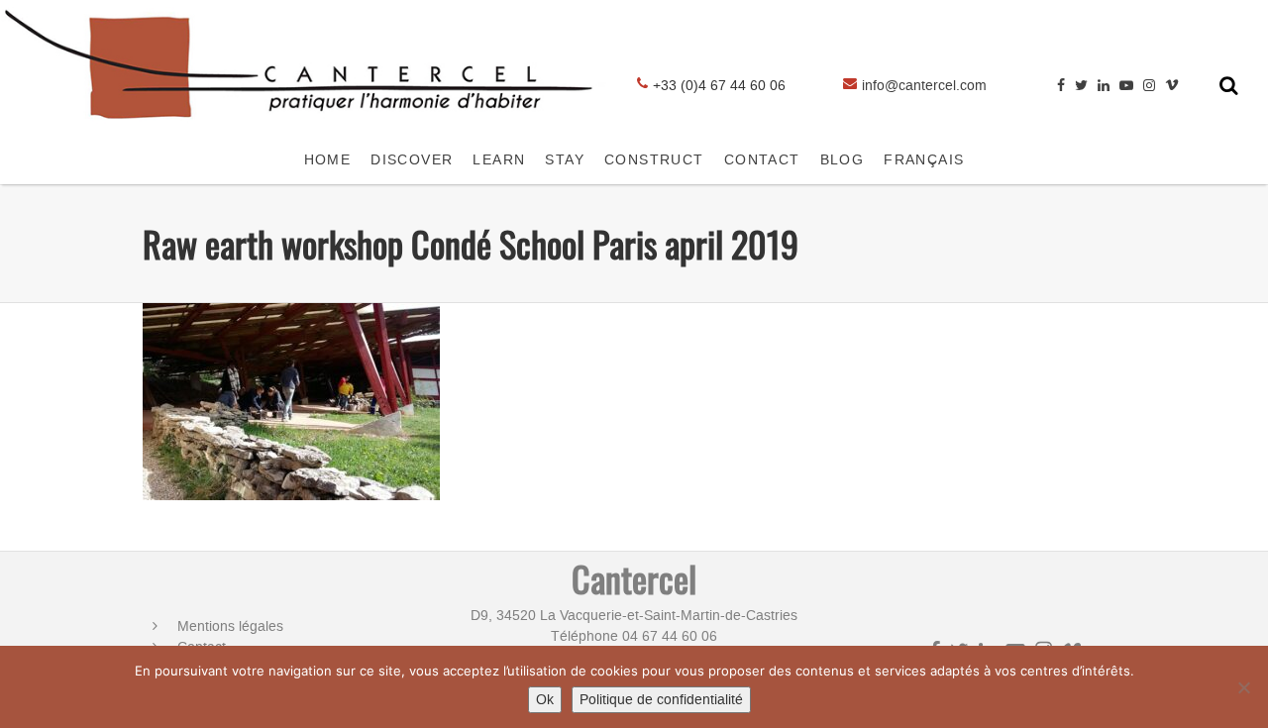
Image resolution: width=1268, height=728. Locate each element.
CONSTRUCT (654, 160)
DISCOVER (411, 160)
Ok (545, 699)
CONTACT (762, 160)
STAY (564, 160)
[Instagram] (1149, 85)
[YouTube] (1126, 85)
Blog (842, 160)
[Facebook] (1061, 85)
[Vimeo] (1172, 85)
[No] (1243, 687)
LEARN (499, 160)
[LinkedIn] (1104, 85)
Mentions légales (230, 626)
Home (328, 160)
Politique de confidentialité (661, 699)
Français (924, 160)
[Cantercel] (304, 126)
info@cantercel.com (924, 85)
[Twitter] (1081, 85)
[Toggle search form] (1228, 85)
